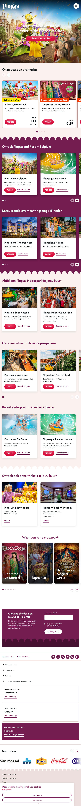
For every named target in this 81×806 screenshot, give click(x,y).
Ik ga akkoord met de (54, 625)
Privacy (4, 782)
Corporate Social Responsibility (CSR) (18, 681)
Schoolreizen (9, 670)
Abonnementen (10, 665)
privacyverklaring (53, 626)
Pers (18, 657)
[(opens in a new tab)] (9, 761)
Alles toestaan (37, 795)
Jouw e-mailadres (50, 613)
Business (5, 657)
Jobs (12, 657)
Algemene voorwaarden (9, 778)
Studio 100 (26, 657)
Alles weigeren (37, 800)
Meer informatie (6, 790)
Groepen (8, 676)
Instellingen (37, 803)
